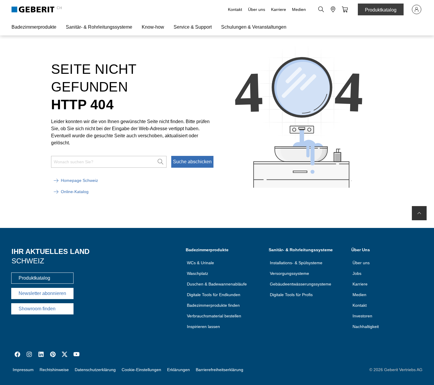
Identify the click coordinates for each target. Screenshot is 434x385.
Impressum (23, 369)
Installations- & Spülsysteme (296, 262)
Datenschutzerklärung (95, 369)
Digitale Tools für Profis (291, 294)
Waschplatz (197, 273)
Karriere (278, 9)
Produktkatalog (381, 9)
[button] (321, 9)
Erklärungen (178, 369)
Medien (299, 9)
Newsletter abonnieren (42, 293)
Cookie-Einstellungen (141, 369)
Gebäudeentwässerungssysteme (300, 284)
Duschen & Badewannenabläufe (217, 284)
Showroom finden (37, 308)
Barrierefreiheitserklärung (219, 369)
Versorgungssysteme (289, 273)
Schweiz (28, 261)
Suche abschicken (192, 161)
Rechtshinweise (54, 369)
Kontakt (235, 9)
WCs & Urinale (200, 262)
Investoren (362, 316)
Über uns (256, 9)
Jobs (357, 273)
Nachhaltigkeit (366, 326)
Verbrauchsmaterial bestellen (214, 316)
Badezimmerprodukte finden (213, 305)
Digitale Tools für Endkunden (213, 294)
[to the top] (419, 213)
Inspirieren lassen (203, 326)
